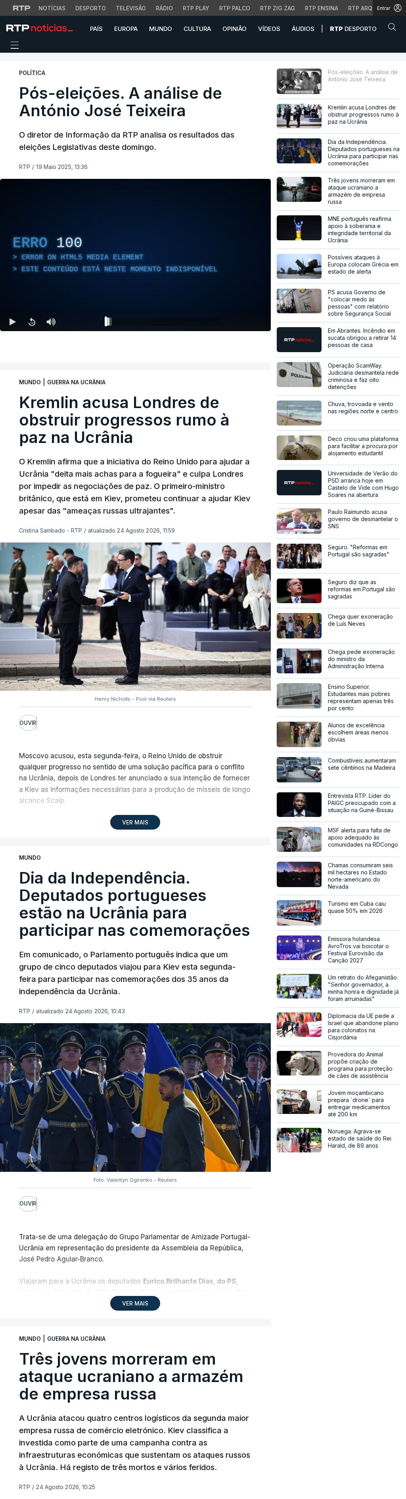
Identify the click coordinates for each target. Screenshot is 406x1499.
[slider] (164, 323)
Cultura (197, 29)
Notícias (51, 8)
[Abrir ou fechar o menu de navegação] (12, 46)
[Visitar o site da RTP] (22, 8)
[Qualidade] (239, 321)
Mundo (160, 29)
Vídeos (269, 29)
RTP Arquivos (368, 8)
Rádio (164, 8)
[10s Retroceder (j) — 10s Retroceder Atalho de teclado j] (31, 321)
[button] (394, 29)
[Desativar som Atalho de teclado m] (50, 321)
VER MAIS (135, 822)
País (96, 29)
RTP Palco (234, 8)
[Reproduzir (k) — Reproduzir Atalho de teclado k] (12, 321)
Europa (126, 29)
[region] (135, 255)
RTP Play (196, 8)
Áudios (303, 29)
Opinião (234, 29)
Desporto (90, 8)
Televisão (131, 8)
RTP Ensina (321, 8)
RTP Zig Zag (277, 8)
